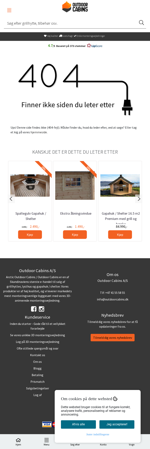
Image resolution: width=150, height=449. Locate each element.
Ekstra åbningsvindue (75, 213)
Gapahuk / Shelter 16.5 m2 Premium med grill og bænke (121, 218)
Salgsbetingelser (37, 388)
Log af (37, 395)
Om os (37, 362)
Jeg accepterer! (116, 424)
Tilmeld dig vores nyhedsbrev (112, 338)
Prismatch (37, 382)
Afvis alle (78, 424)
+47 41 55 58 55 (115, 293)
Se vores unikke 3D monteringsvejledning (37, 335)
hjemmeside (38, 132)
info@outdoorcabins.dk (112, 299)
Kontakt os (37, 355)
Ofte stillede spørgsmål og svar (37, 348)
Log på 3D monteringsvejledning (37, 342)
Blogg (37, 368)
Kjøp (30, 235)
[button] (11, 198)
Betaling (37, 375)
